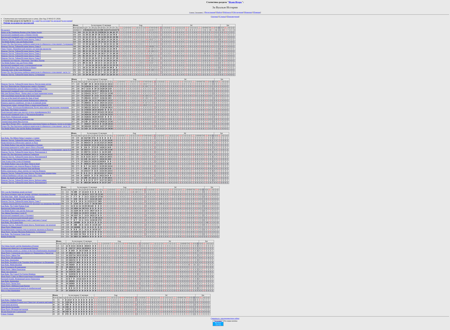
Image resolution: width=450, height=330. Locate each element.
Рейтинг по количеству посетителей (19, 23)
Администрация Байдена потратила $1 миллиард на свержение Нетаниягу (31, 204)
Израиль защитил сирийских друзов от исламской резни (23, 103)
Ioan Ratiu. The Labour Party (12, 222)
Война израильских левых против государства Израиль (23, 171)
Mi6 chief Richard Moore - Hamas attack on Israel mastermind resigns (27, 93)
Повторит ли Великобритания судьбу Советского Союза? (24, 220)
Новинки (248, 12)
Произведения (233, 17)
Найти (219, 12)
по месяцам (55, 21)
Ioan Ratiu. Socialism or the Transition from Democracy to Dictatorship (27, 262)
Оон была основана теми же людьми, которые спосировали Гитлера (28, 194)
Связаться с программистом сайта (225, 318)
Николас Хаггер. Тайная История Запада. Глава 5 (21, 39)
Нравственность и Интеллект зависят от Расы (19, 143)
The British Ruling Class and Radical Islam (17, 42)
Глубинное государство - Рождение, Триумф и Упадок (23, 60)
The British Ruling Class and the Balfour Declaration (20, 129)
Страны (222, 17)
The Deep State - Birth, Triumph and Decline (18, 197)
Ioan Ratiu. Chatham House (11, 300)
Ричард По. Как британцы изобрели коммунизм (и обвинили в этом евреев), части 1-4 (35, 72)
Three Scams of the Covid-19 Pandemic (16, 161)
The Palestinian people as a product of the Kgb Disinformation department (28, 251)
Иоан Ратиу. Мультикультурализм (14, 309)
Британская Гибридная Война (13, 208)
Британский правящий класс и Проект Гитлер (19, 35)
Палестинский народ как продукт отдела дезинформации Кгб (26, 112)
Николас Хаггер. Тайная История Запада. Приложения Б (24, 183)
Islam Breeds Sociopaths (10, 307)
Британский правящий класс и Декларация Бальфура (22, 114)
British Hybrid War (8, 237)
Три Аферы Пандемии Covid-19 (13, 213)
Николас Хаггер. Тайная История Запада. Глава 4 (21, 46)
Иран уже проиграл (9, 272)
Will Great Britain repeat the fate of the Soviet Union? (21, 96)
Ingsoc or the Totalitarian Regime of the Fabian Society (21, 32)
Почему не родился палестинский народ (17, 218)
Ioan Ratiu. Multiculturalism (11, 265)
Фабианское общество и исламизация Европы (19, 248)
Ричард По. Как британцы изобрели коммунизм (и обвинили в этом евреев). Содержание (37, 44)
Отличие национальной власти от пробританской (21, 288)
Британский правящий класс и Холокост (17, 215)
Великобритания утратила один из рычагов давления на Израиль (27, 229)
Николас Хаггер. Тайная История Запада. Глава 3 (21, 51)
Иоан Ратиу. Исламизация (11, 258)
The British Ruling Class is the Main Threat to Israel (20, 164)
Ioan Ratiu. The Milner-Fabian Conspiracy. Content (20, 138)
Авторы (214, 17)
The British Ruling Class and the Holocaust (17, 211)
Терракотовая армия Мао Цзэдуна (14, 122)
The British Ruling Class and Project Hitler (17, 63)
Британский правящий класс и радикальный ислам (21, 65)
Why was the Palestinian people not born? (16, 192)
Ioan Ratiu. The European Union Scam (15, 234)
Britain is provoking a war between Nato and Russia (20, 168)
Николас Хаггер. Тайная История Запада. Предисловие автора (26, 84)
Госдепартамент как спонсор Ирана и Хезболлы (20, 166)
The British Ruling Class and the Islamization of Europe (22, 145)
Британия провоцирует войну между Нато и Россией (22, 147)
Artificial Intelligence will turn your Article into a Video (21, 176)
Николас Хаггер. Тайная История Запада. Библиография (23, 180)
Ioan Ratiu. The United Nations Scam (15, 206)
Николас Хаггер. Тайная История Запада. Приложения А (24, 152)
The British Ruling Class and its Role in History (19, 68)
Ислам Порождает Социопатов (13, 312)
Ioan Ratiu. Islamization (10, 260)
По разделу (5, 30)
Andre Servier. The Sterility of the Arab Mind (18, 199)
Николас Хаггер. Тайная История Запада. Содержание (23, 75)
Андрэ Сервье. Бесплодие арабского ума (17, 119)
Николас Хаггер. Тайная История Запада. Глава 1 (21, 56)
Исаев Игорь (235, 2)
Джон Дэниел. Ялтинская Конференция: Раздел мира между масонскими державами (35, 107)
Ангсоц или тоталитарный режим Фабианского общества (24, 100)
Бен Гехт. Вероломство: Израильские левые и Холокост (23, 86)
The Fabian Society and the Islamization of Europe (20, 246)
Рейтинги (227, 12)
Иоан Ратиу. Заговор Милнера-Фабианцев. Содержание (23, 232)
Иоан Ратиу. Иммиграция (11, 227)
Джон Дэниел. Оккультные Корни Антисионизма (21, 159)
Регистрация (210, 12)
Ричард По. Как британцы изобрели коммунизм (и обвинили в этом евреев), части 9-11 (36, 150)
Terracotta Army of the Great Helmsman (16, 70)
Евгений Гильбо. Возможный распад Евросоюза (20, 279)
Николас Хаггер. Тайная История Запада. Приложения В (24, 157)
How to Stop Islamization (10, 291)
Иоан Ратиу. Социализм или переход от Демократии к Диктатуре (27, 253)
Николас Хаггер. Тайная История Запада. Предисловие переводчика (28, 173)
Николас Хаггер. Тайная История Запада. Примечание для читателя (28, 225)
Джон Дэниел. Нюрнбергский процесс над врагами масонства (26, 49)
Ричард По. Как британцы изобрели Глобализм (20, 154)
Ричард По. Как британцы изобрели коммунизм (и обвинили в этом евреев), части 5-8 (35, 126)
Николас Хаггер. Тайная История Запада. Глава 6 (21, 140)
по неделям (45, 21)
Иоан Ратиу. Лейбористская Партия (15, 286)
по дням (36, 21)
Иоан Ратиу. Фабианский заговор (14, 117)
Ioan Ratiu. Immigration (10, 281)
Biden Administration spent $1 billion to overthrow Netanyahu (24, 89)
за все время (67, 21)
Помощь (257, 12)
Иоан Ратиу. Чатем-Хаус (11, 283)
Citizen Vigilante (7, 314)
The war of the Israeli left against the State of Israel (20, 98)
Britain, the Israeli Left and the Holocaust (16, 178)
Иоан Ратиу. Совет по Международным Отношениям (22, 276)
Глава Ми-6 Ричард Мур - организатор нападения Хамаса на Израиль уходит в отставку (36, 124)
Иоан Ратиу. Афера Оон (10, 255)
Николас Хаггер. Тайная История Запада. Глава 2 (21, 53)
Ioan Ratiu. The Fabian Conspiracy (14, 110)
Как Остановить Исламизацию (13, 267)
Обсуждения (238, 12)
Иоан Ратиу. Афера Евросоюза (13, 269)
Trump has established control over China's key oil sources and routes (26, 302)
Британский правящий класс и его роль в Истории (21, 91)
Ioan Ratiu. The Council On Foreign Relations (18, 274)
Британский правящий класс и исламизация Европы (22, 37)
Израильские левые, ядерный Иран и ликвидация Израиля (24, 105)
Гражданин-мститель (9, 305)
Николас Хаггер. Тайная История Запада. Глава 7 (21, 201)
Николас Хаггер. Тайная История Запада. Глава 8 (21, 58)
